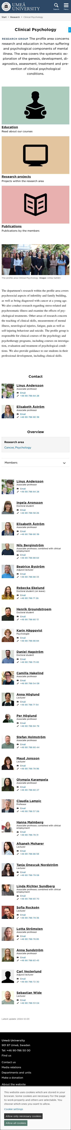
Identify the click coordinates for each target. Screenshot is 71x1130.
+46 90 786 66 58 (29, 853)
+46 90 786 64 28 (29, 395)
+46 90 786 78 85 (29, 939)
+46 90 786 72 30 (29, 981)
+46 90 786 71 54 (29, 704)
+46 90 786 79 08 (29, 875)
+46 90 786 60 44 (29, 747)
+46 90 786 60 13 (29, 619)
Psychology (23, 447)
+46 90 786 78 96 (29, 768)
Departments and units (16, 1072)
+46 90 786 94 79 (29, 726)
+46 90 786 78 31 (29, 834)
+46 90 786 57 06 (29, 811)
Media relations (11, 1067)
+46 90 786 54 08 (29, 683)
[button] (35, 462)
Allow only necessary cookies (23, 1116)
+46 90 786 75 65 (29, 662)
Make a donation (12, 1077)
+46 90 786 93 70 (29, 898)
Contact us (9, 1062)
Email (23, 392)
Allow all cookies (16, 1122)
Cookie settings (13, 1109)
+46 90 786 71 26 (29, 598)
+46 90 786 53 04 (29, 1003)
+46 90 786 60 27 (29, 790)
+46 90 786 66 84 (29, 640)
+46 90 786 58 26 (29, 513)
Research (15, 17)
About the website (14, 1084)
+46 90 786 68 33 (29, 576)
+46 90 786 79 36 (29, 917)
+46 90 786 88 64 (29, 557)
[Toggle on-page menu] (69, 29)
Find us (6, 1055)
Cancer (9, 447)
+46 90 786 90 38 (29, 417)
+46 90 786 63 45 (29, 960)
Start (4, 17)
